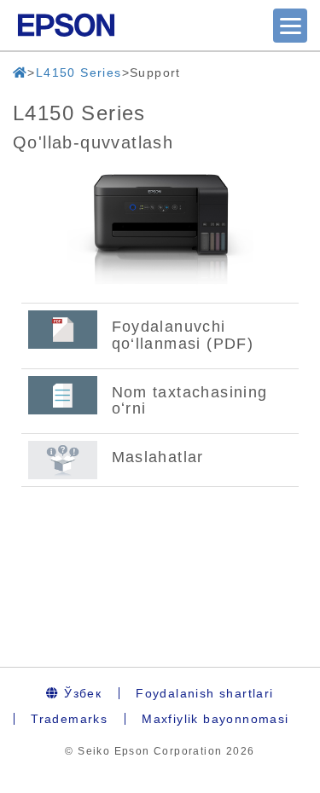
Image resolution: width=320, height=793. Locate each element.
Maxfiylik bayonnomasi (215, 719)
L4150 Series (79, 72)
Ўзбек (81, 693)
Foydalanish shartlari (204, 693)
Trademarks (69, 719)
